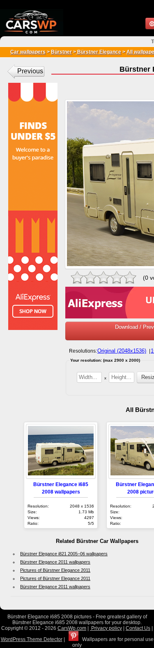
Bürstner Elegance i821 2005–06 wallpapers (64, 553)
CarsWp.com (71, 628)
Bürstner (61, 52)
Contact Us (138, 628)
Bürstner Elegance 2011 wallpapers (55, 561)
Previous (30, 71)
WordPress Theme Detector (31, 639)
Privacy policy (106, 628)
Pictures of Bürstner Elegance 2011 (55, 570)
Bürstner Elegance (98, 52)
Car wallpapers (28, 52)
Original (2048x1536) (121, 351)
